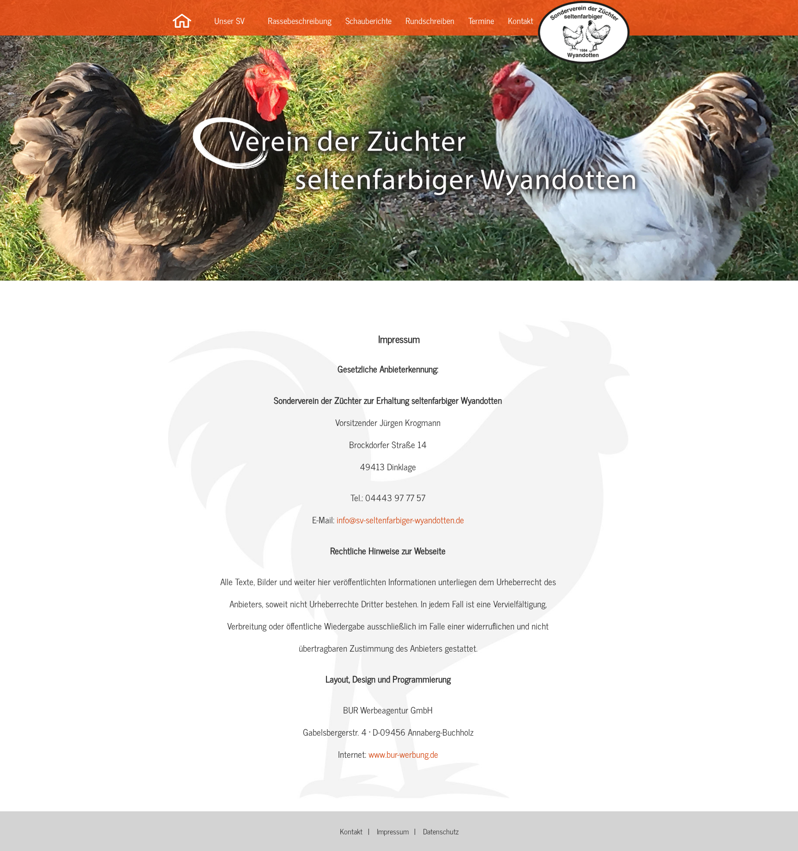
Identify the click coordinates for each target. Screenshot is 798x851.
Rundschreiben (429, 20)
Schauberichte (368, 20)
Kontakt (520, 20)
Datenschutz (441, 831)
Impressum (393, 831)
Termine (481, 20)
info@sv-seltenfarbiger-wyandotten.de (400, 519)
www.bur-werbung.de (403, 754)
